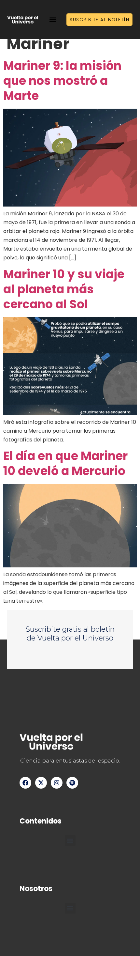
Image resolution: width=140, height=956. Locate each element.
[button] (52, 19)
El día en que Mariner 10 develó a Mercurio (65, 463)
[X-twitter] (41, 783)
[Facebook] (25, 783)
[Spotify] (72, 783)
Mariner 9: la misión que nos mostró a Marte (62, 80)
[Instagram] (57, 783)
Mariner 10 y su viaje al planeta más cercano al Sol (63, 289)
